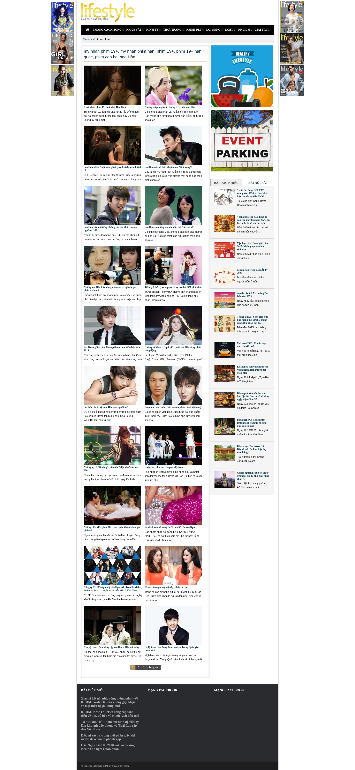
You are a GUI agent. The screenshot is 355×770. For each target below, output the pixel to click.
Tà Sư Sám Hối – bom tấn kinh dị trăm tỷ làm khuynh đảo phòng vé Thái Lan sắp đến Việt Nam (110, 725)
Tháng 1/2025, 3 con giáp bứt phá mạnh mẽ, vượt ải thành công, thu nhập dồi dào (252, 319)
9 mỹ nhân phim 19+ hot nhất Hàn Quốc (105, 107)
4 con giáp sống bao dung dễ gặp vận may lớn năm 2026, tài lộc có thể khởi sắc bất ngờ (253, 219)
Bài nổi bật (258, 182)
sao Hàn (127, 57)
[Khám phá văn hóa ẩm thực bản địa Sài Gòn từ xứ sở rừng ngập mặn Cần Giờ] (224, 400)
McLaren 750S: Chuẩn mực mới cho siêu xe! (251, 345)
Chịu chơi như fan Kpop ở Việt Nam (164, 467)
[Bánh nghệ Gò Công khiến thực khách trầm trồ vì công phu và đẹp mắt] (224, 426)
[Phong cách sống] (109, 12)
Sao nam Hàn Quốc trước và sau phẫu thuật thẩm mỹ (173, 407)
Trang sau (153, 667)
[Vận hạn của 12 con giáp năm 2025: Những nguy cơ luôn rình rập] (224, 250)
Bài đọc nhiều (226, 182)
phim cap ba (106, 57)
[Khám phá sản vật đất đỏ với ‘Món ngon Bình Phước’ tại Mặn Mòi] (224, 373)
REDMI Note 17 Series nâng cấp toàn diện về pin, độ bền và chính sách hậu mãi (110, 713)
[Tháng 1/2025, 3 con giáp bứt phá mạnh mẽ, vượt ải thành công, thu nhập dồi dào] (224, 323)
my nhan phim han (137, 51)
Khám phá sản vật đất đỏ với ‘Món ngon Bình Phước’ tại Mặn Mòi (252, 369)
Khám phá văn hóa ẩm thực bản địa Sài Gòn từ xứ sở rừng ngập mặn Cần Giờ (253, 396)
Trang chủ (89, 39)
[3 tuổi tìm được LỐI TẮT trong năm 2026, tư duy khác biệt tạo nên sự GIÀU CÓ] (224, 197)
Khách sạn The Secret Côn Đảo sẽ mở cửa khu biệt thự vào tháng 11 (251, 449)
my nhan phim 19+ (101, 51)
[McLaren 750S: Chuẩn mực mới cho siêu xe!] (224, 350)
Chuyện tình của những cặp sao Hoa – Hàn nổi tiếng (111, 647)
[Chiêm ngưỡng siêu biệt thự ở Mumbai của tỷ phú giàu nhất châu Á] (224, 479)
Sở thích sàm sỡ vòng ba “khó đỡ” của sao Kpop (170, 527)
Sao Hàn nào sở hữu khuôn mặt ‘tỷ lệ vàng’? (168, 167)
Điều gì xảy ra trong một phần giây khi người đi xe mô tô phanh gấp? (108, 737)
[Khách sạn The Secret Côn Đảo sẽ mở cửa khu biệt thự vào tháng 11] (224, 453)
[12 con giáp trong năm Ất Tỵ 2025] (224, 276)
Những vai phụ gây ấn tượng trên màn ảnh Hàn (170, 107)
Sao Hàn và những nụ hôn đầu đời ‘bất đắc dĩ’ (169, 227)
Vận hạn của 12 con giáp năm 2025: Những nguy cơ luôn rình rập (253, 246)
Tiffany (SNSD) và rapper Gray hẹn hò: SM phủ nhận (173, 287)
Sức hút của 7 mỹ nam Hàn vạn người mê (106, 407)
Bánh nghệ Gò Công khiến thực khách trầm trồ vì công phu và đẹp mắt (251, 422)
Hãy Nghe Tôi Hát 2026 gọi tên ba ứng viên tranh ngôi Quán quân (108, 747)
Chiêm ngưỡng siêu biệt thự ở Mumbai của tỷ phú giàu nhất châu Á (253, 475)
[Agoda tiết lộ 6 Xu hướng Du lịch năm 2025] (224, 300)
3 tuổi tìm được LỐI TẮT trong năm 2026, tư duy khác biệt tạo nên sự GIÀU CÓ (252, 193)
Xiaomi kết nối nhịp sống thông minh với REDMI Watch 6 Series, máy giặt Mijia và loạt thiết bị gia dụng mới (109, 702)
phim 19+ (165, 51)
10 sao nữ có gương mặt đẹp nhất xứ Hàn (166, 587)
